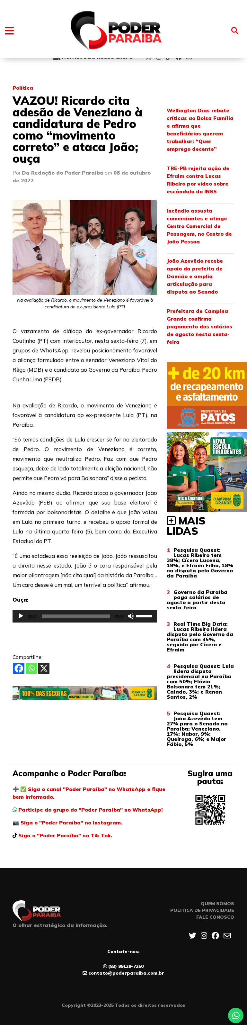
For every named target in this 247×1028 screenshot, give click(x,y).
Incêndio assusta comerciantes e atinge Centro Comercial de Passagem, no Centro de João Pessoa (199, 226)
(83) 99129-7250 (126, 966)
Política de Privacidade (202, 910)
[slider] (145, 615)
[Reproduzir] (21, 616)
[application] (85, 616)
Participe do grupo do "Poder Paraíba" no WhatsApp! (90, 809)
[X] (43, 668)
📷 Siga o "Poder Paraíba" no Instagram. (67, 822)
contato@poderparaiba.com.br (126, 973)
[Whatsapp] (31, 668)
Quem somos (217, 903)
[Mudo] (131, 616)
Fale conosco (215, 917)
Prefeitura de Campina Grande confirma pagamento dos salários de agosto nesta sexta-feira (199, 326)
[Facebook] (18, 668)
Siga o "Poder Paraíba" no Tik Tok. (65, 835)
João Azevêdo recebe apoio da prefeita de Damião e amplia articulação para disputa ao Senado (195, 276)
